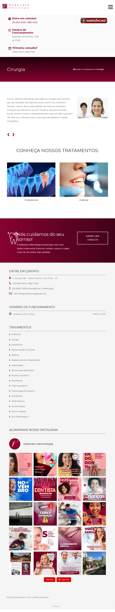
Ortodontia (17, 396)
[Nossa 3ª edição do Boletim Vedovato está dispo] (20, 563)
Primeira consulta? (24, 48)
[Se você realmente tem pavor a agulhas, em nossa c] (45, 464)
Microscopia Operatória (23, 370)
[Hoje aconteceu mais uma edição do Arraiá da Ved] (94, 563)
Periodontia (17, 381)
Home (78, 69)
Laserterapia (17, 365)
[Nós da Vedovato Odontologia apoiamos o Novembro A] (20, 489)
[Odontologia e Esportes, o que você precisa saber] (69, 514)
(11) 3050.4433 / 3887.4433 (24, 22)
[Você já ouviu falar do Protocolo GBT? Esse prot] (69, 464)
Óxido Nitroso (18, 401)
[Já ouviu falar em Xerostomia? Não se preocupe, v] (20, 464)
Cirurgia (15, 340)
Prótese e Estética (20, 375)
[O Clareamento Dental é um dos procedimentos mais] (69, 538)
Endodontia (31, 200)
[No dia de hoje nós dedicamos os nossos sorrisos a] (45, 489)
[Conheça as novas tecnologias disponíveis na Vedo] (69, 563)
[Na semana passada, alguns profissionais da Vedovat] (20, 514)
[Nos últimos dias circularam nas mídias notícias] (45, 514)
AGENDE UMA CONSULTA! (92, 238)
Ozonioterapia (18, 406)
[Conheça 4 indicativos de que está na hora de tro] (94, 514)
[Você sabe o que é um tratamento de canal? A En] (94, 464)
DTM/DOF (16, 334)
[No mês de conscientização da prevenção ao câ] (69, 489)
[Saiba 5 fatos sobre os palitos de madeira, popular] (45, 538)
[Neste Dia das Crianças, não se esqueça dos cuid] (94, 489)
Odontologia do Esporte (23, 391)
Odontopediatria (19, 386)
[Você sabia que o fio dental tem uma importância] (45, 563)
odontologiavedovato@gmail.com (29, 294)
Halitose (83, 200)
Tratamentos (88, 69)
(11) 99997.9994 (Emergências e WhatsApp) (33, 289)
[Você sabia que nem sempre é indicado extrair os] (94, 538)
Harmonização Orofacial (23, 350)
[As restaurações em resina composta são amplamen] (20, 538)
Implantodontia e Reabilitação (26, 360)
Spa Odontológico (20, 417)
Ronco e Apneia (19, 411)
